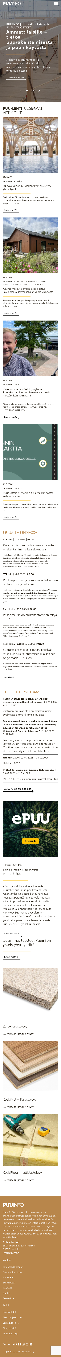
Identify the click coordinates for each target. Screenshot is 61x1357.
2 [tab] (27, 91)
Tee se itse (8, 1298)
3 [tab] (33, 91)
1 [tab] (21, 91)
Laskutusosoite (11, 1322)
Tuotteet (7, 1287)
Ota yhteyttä (9, 1328)
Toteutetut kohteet (13, 1266)
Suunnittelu (9, 1282)
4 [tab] (39, 91)
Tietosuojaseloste (12, 1317)
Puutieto (7, 1293)
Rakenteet (8, 1277)
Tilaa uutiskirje (10, 1333)
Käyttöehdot (9, 1312)
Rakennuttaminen (12, 1272)
